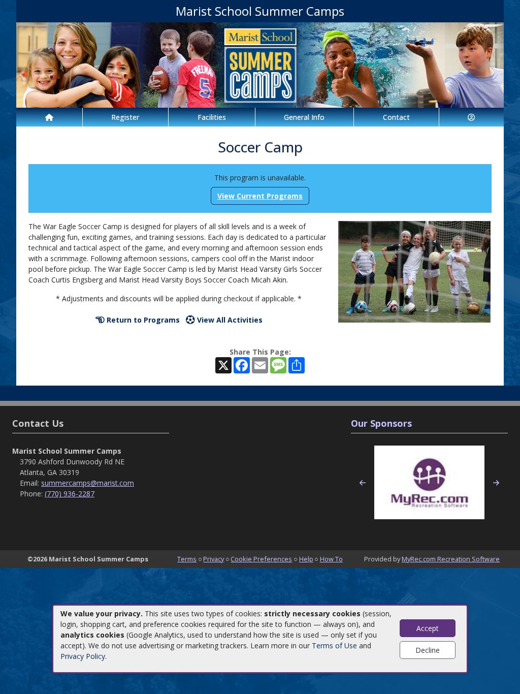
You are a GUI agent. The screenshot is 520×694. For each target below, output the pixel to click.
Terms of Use (334, 645)
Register (125, 117)
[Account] (471, 117)
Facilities (212, 117)
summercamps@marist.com (87, 483)
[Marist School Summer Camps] (260, 64)
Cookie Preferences (261, 558)
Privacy (213, 558)
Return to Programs (142, 320)
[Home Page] (49, 117)
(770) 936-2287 (69, 493)
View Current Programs (260, 196)
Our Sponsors (381, 423)
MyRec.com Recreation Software (451, 558)
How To (331, 558)
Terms (187, 558)
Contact (396, 117)
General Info (304, 117)
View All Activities (229, 320)
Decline (427, 650)
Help (306, 558)
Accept (427, 628)
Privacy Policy (82, 656)
